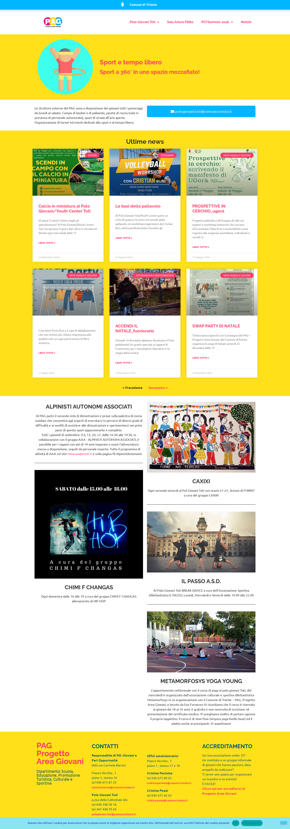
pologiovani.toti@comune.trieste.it (114, 814)
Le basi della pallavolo (138, 206)
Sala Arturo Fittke (180, 22)
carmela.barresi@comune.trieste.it (113, 787)
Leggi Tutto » (46, 242)
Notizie (246, 22)
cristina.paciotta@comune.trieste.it (169, 783)
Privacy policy (252, 822)
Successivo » (158, 387)
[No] (283, 823)
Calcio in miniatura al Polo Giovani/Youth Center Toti (64, 208)
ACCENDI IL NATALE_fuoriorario (134, 328)
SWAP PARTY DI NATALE (216, 325)
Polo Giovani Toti (142, 22)
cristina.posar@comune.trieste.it (167, 800)
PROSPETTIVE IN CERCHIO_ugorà (208, 208)
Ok (236, 822)
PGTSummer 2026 (215, 22)
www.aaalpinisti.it (79, 454)
